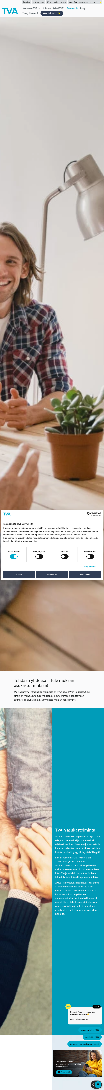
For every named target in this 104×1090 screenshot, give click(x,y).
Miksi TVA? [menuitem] (58, 8)
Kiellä (19, 574)
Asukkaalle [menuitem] (72, 8)
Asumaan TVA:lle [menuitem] (31, 8)
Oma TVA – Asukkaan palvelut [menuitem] (82, 2)
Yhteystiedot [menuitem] (38, 2)
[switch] (39, 556)
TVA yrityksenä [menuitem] (30, 13)
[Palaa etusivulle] (10, 10)
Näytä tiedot (90, 566)
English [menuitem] (26, 2)
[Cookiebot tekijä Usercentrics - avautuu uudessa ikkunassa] (89, 514)
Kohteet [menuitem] (47, 8)
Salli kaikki (85, 574)
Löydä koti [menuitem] (49, 13)
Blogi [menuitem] (82, 8)
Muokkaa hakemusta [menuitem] (56, 2)
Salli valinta (52, 574)
